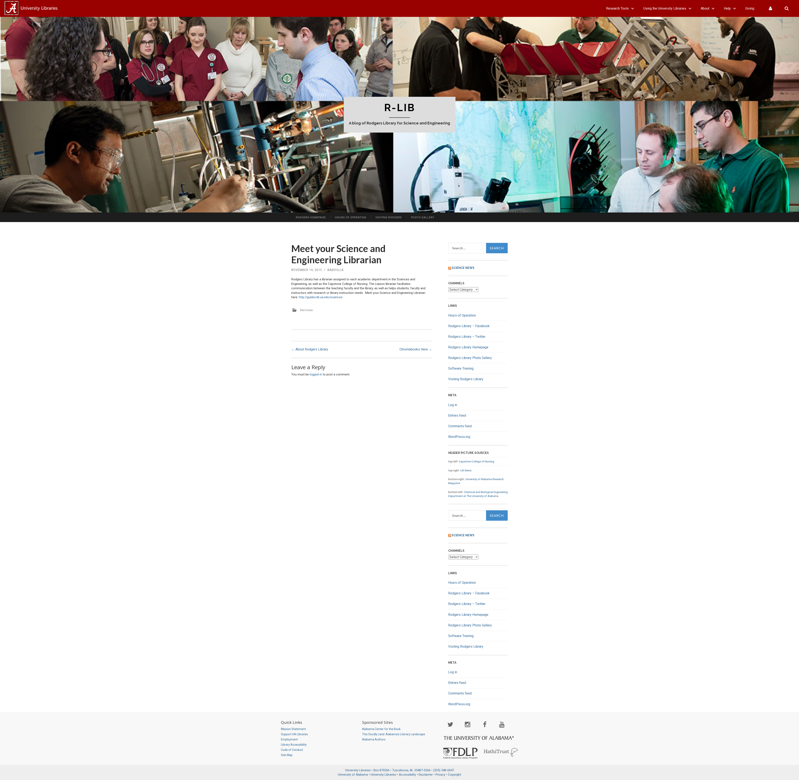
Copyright (454, 774)
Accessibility (407, 774)
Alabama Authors (373, 739)
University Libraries (383, 774)
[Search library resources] (786, 8)
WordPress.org (459, 437)
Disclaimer (426, 774)
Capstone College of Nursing (476, 461)
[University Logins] (770, 8)
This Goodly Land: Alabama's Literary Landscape (393, 734)
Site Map (287, 755)
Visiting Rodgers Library (465, 379)
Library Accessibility (294, 744)
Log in (452, 405)
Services (306, 310)
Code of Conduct (292, 749)
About (705, 8)
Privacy (440, 774)
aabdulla (335, 270)
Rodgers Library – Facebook (469, 326)
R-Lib (399, 107)
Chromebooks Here (416, 349)
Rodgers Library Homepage (468, 347)
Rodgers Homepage (311, 217)
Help (727, 8)
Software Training (461, 368)
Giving (749, 8)
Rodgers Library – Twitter (466, 337)
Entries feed (457, 415)
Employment (289, 739)
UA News (465, 470)
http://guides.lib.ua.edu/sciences (320, 297)
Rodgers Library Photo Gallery (470, 358)
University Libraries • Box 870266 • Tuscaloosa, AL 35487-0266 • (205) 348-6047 (399, 770)
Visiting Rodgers (388, 217)
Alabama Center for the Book (381, 729)
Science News (463, 268)
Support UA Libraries (294, 734)
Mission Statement (293, 729)
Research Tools (617, 8)
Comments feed (460, 426)
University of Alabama (353, 774)
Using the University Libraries (664, 8)
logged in (316, 374)
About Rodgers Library (309, 349)
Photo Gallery (422, 217)
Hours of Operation (350, 217)
